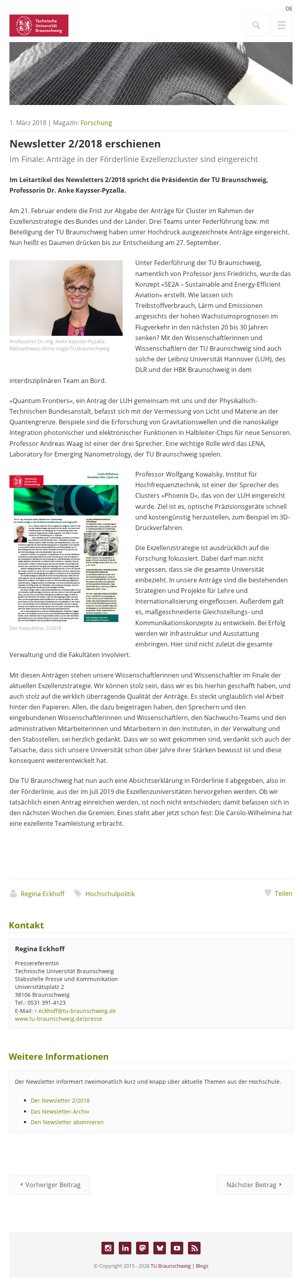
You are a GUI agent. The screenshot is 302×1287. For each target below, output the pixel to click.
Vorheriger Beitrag (53, 1184)
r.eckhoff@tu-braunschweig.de (75, 1011)
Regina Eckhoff (42, 893)
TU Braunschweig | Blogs (179, 1265)
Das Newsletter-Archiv (60, 1111)
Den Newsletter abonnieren (67, 1122)
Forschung (96, 122)
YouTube (177, 1248)
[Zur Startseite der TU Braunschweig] (38, 25)
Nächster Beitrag (251, 1184)
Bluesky (159, 1248)
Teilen (284, 893)
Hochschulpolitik (110, 893)
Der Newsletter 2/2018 (60, 1100)
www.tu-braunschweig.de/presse (58, 1018)
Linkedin (125, 1248)
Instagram (107, 1248)
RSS (194, 1248)
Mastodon (142, 1248)
